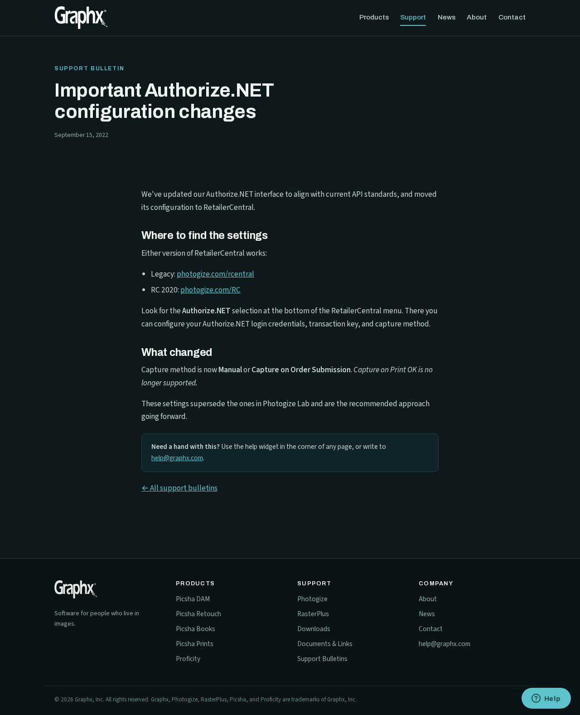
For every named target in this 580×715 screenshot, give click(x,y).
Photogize (312, 599)
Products (374, 17)
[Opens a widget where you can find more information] (546, 699)
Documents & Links (325, 644)
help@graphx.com (177, 458)
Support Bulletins (322, 659)
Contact (512, 17)
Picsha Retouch (198, 614)
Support (413, 17)
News (446, 17)
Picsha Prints (194, 644)
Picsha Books (195, 629)
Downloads (313, 629)
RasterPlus (313, 614)
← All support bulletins (179, 488)
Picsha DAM (193, 599)
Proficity (188, 659)
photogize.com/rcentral (215, 274)
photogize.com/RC (210, 290)
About (477, 17)
